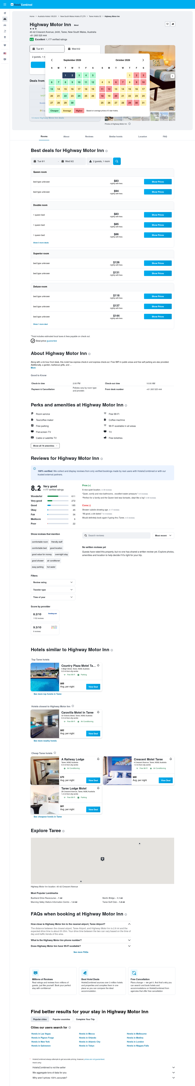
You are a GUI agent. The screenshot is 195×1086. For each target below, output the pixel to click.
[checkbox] (45, 616)
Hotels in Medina (135, 1037)
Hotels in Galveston (41, 1045)
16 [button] (72, 89)
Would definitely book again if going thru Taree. (108, 517)
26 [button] (93, 95)
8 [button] (65, 82)
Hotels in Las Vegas (41, 1033)
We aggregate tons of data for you (50, 1072)
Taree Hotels (94, 16)
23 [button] (72, 95)
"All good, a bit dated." (97, 513)
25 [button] (86, 95)
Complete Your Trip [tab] (85, 1019)
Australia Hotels (44, 16)
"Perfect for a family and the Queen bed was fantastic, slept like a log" (119, 497)
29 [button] (65, 102)
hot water (51, 566)
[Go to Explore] (5, 37)
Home (32, 16)
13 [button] (51, 89)
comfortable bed (39, 548)
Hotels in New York (40, 1041)
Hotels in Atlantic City (89, 1041)
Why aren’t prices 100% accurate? (50, 1077)
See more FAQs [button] (81, 952)
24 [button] (79, 95)
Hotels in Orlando (87, 1037)
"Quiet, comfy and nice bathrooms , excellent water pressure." (115, 493)
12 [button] (93, 82)
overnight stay (61, 554)
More (33, 367)
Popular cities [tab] (40, 1019)
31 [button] (143, 102)
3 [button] (79, 75)
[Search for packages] (5, 31)
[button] (5, 4)
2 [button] (72, 75)
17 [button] (79, 89)
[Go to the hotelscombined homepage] (21, 4)
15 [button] (65, 89)
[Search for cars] (5, 25)
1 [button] (65, 75)
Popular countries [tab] (61, 1019)
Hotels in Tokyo (86, 1045)
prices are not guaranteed (94, 1059)
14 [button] (58, 89)
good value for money (42, 554)
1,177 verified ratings (56, 39)
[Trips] (5, 45)
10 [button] (79, 82)
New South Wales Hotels (70, 16)
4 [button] (86, 75)
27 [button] (51, 102)
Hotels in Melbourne (137, 1033)
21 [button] (58, 95)
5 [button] (93, 75)
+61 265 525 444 (38, 35)
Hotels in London (135, 1041)
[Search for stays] (5, 19)
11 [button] (86, 82)
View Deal (93, 686)
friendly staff (56, 541)
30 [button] (72, 102)
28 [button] (58, 102)
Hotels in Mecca (87, 1033)
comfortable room (40, 541)
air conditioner (53, 560)
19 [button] (93, 89)
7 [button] (58, 82)
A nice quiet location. (97, 489)
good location (56, 548)
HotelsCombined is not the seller (49, 1067)
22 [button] (65, 95)
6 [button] (51, 82)
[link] (47, 694)
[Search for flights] (5, 13)
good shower (38, 560)
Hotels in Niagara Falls (138, 1045)
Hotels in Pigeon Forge (42, 1037)
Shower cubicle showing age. (100, 509)
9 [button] (72, 82)
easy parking (38, 566)
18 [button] (86, 89)
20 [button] (51, 95)
